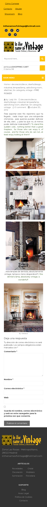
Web (6, 397)
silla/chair (8, 90)
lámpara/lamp (19, 87)
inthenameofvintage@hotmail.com (21, 26)
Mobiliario (30, 472)
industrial (8, 87)
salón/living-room (34, 87)
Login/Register (12, 20)
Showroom (10, 14)
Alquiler (18, 9)
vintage (29, 90)
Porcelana (30, 476)
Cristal (30, 468)
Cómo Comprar (12, 3)
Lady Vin (13, 99)
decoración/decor (19, 84)
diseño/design (34, 84)
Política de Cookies (23, 497)
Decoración (17, 472)
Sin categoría (19, 90)
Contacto (8, 9)
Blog (20, 14)
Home (7, 84)
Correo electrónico (14, 388)
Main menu (9, 78)
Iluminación (17, 476)
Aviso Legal (23, 493)
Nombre (8, 379)
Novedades (17, 468)
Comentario (10, 351)
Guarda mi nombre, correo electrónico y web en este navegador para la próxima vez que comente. (23, 413)
